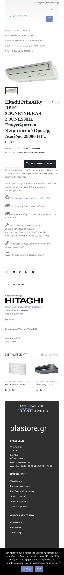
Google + (26, 272)
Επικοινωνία (16, 522)
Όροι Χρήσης (16, 481)
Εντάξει (27, 568)
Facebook (8, 272)
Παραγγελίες (16, 527)
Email (32, 272)
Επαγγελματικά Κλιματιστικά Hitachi (23, 307)
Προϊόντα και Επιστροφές (22, 491)
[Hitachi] (24, 300)
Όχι (39, 568)
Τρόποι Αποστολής (18, 501)
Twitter (14, 272)
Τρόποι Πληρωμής (18, 496)
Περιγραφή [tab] (17, 284)
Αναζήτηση (15, 532)
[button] (42, 355)
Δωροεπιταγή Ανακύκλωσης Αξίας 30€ (30, 198)
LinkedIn (20, 272)
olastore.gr (26, 408)
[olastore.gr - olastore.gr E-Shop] (18, 15)
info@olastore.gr (18, 458)
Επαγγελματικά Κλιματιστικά (31, 152)
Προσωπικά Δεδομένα (20, 486)
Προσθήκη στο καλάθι (42, 163)
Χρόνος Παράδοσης (19, 506)
